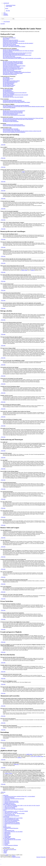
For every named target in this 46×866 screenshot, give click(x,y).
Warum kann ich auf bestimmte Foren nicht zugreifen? (13, 67)
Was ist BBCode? (6, 77)
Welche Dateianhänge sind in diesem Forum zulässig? (13, 124)
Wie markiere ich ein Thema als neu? (10, 74)
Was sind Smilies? (6, 79)
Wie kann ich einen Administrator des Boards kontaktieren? (14, 132)
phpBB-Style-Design (16, 857)
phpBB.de (33, 270)
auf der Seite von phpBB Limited (37, 756)
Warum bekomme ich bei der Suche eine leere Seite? (13, 112)
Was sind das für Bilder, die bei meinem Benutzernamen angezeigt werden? (17, 55)
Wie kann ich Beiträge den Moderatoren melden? (12, 71)
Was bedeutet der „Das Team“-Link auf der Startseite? (13, 96)
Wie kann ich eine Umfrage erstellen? (10, 64)
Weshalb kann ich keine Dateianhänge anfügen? (12, 69)
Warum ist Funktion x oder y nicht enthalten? (11, 129)
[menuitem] (10, 5)
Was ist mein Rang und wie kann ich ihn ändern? (12, 57)
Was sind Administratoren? (8, 89)
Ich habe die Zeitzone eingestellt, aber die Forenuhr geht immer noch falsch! (17, 52)
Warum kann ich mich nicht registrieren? (10, 39)
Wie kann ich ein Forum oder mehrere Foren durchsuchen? (14, 110)
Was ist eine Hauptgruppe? (8, 95)
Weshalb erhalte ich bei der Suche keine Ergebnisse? (13, 111)
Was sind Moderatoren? (7, 90)
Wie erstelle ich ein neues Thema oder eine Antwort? (13, 61)
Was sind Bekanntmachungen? (8, 83)
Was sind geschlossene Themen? (9, 85)
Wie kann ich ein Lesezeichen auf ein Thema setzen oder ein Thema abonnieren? (18, 119)
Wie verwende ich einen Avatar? (9, 56)
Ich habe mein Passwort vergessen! (9, 44)
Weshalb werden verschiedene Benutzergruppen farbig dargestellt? (15, 94)
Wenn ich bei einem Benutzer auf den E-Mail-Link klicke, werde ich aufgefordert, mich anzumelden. (22, 58)
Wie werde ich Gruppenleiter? (8, 93)
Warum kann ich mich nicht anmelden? (10, 42)
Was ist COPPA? (6, 38)
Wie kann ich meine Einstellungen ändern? (11, 49)
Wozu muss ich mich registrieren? (9, 37)
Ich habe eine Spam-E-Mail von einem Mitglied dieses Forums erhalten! (16, 102)
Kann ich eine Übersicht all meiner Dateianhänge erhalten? (14, 125)
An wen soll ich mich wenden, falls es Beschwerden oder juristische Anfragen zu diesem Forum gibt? (22, 130)
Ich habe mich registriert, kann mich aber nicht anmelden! (14, 41)
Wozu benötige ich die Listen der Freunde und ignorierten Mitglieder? (16, 105)
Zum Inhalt (2, 23)
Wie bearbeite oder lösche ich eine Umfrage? (11, 66)
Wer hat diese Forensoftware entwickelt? (10, 128)
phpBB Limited (24, 270)
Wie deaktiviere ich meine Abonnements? (11, 121)
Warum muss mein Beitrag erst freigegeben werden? (13, 73)
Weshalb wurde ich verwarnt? (8, 70)
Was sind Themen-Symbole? (8, 86)
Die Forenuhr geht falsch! (8, 51)
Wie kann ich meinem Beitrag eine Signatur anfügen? (13, 63)
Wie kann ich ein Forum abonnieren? (10, 120)
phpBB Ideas (16, 764)
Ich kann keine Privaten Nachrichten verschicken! (12, 100)
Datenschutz (43, 857)
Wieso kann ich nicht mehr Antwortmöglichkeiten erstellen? (14, 65)
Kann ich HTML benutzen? (8, 78)
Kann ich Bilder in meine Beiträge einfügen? (11, 80)
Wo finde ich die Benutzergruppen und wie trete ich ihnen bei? (15, 92)
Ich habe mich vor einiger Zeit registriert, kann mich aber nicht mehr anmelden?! (18, 43)
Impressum (38, 857)
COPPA (23, 171)
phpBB (6, 854)
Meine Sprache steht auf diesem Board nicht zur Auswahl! (14, 53)
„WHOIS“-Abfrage (8, 773)
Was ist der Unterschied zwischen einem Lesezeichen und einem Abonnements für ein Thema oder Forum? (23, 118)
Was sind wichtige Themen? (8, 84)
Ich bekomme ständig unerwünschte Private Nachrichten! (13, 101)
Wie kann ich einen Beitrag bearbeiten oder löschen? (13, 62)
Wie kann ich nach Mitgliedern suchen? (10, 113)
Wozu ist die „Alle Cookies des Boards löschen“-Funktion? (14, 46)
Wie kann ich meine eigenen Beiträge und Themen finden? (14, 115)
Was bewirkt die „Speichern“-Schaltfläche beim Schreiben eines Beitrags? (17, 72)
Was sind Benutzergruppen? (8, 91)
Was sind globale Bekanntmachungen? (10, 81)
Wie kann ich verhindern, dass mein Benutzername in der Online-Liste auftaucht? (18, 50)
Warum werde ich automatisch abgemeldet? (11, 45)
